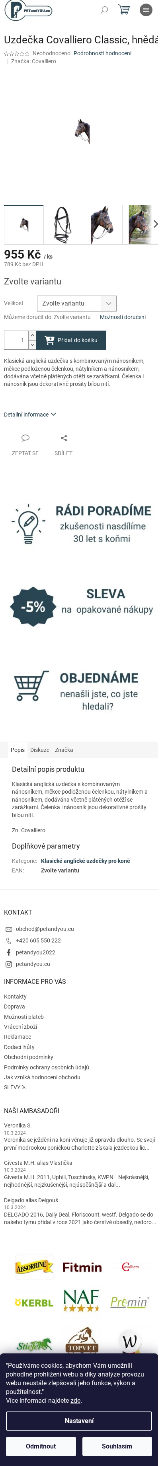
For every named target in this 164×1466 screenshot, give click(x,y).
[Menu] (146, 10)
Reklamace (17, 1037)
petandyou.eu (33, 964)
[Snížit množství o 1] (32, 344)
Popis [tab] (18, 750)
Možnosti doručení (123, 317)
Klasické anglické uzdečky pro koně (85, 861)
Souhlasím (117, 1446)
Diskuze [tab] (39, 750)
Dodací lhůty (19, 1047)
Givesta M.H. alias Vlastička (38, 1163)
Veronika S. (18, 1125)
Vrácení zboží (20, 1027)
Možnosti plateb (24, 1017)
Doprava (14, 1006)
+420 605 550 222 (38, 940)
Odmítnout (41, 1446)
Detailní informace (26, 414)
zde (75, 1400)
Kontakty (15, 996)
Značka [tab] (64, 750)
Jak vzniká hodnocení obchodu (42, 1077)
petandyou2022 (35, 952)
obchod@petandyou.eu (45, 929)
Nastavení (79, 1421)
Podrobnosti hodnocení (102, 53)
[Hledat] (104, 10)
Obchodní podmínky (28, 1057)
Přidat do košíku (78, 340)
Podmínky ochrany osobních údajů (46, 1067)
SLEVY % (14, 1087)
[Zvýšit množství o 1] (32, 335)
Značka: (33, 61)
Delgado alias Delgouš (31, 1200)
